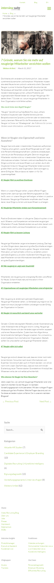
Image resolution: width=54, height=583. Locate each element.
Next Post (45, 401)
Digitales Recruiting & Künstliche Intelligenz (24, 463)
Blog (35, 2)
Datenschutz (6, 527)
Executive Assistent (9, 546)
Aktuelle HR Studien (13, 447)
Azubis (4, 565)
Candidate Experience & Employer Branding (24, 453)
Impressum (5, 524)
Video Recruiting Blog (10, 513)
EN (47, 2)
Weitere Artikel (11, 485)
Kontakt (22, 2)
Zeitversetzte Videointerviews (40, 546)
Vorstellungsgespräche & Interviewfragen (23, 479)
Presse (4, 521)
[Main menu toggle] (49, 8)
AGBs (3, 530)
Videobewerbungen (36, 543)
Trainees (4, 568)
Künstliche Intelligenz (37, 551)
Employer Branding (36, 568)
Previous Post (10, 401)
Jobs (3, 518)
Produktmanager (8, 543)
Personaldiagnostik (35, 565)
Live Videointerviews (36, 549)
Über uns (5, 515)
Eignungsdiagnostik (13, 474)
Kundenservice (7, 549)
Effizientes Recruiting (37, 570)
